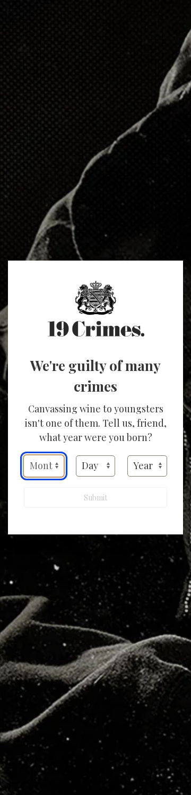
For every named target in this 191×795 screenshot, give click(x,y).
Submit (95, 497)
